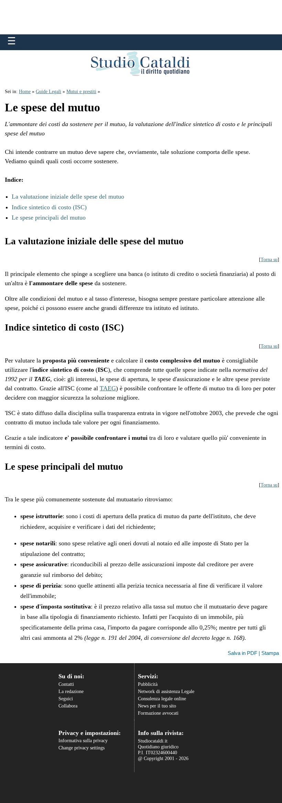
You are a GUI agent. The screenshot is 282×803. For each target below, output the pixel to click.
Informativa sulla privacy (83, 740)
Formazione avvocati (158, 713)
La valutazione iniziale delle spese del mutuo (68, 196)
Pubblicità (148, 684)
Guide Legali (48, 91)
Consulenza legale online (162, 698)
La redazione (71, 691)
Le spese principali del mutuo (49, 217)
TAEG (108, 388)
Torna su (269, 259)
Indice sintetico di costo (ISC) (49, 207)
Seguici (65, 698)
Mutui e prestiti (81, 91)
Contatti (66, 684)
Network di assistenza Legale (166, 691)
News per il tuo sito (157, 706)
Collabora (67, 706)
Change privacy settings (81, 747)
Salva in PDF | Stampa (253, 653)
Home (25, 91)
